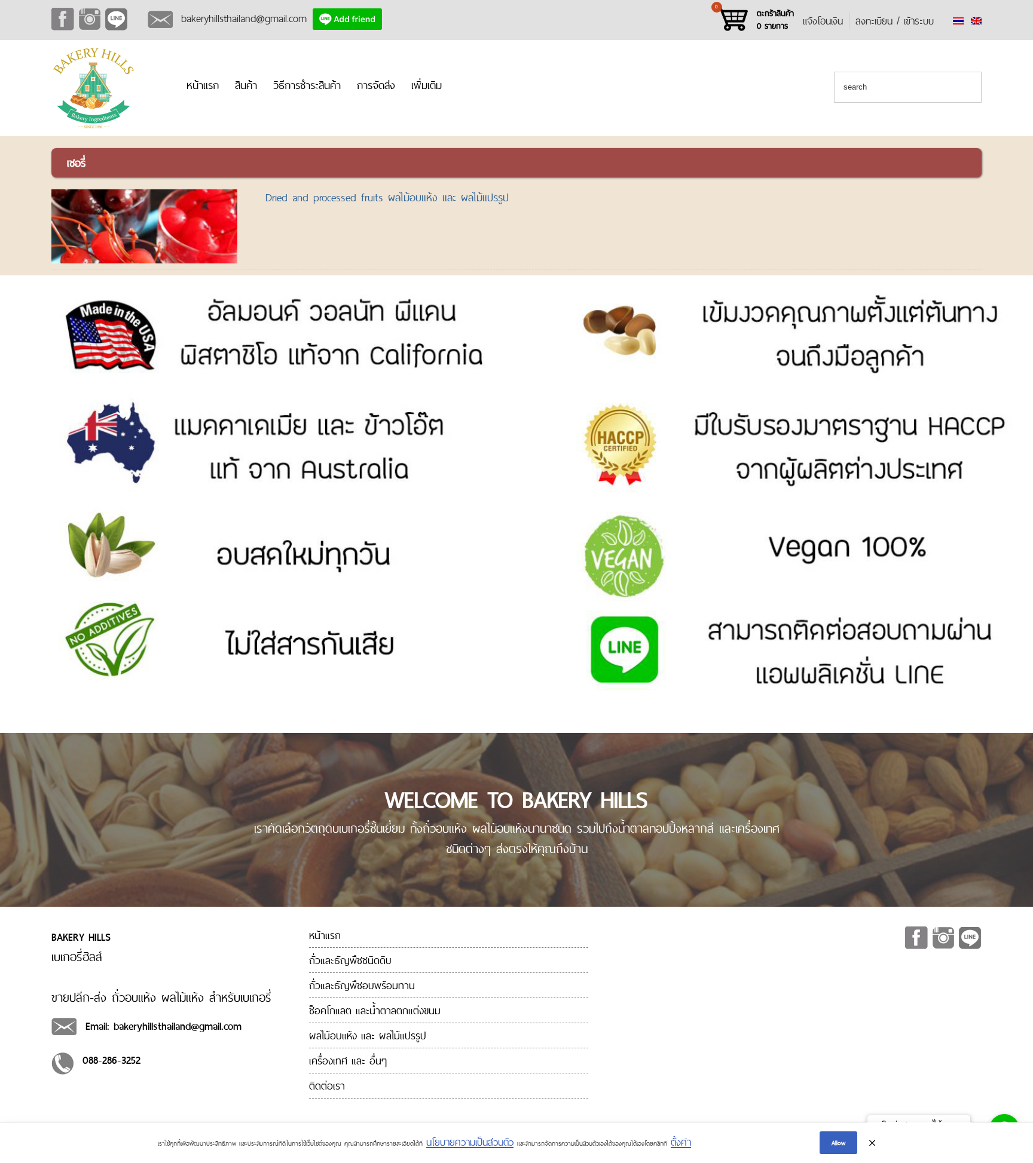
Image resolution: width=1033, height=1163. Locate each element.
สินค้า (246, 85)
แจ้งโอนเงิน (823, 21)
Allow (838, 1142)
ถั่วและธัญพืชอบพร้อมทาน (362, 985)
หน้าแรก (203, 85)
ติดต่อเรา (327, 1085)
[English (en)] (976, 21)
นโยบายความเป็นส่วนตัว (470, 1142)
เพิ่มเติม (426, 85)
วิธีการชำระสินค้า (307, 85)
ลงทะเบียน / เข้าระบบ (894, 21)
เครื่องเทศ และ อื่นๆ (348, 1060)
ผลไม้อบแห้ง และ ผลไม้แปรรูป (367, 1035)
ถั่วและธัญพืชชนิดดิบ (350, 960)
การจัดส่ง (376, 85)
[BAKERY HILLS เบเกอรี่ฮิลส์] (93, 126)
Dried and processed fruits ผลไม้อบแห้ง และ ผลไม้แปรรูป (387, 197)
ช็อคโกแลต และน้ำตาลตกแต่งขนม (375, 1010)
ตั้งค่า (681, 1142)
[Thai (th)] (958, 21)
